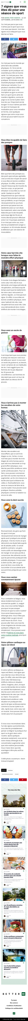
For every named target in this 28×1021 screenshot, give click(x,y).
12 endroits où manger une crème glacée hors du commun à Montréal (13, 844)
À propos (14, 1000)
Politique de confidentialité (14, 1008)
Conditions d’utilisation (14, 1005)
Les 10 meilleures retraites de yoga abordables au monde (13, 906)
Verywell (16, 774)
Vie (21, 20)
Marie (8, 822)
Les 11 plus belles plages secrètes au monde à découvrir (12, 967)
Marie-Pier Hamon (12, 18)
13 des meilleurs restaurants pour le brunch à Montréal (14, 937)
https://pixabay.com (24, 594)
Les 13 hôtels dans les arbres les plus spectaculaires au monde (13, 813)
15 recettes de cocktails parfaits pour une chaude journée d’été (12, 875)
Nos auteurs (14, 1003)
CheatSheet (10, 770)
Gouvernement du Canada (7, 774)
